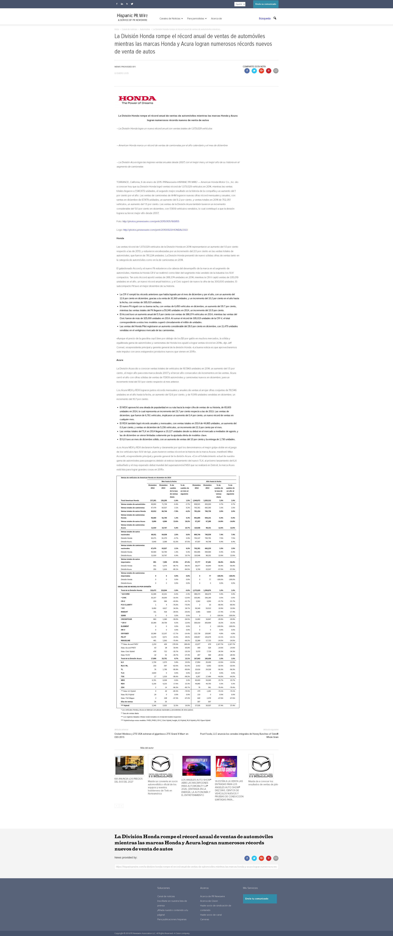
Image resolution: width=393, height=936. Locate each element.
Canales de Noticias (170, 18)
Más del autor (147, 748)
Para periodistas (195, 18)
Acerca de (216, 18)
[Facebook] (117, 4)
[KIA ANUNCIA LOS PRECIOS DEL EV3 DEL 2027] (130, 765)
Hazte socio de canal (211, 915)
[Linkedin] (122, 4)
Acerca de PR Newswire (212, 896)
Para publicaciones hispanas (172, 919)
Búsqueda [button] (265, 18)
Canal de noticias (166, 896)
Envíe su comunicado (265, 4)
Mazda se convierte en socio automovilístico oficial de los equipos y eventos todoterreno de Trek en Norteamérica (163, 787)
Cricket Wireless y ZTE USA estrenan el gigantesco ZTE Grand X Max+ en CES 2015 (151, 736)
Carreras (204, 919)
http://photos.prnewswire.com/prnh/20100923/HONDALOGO (155, 230)
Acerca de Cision (209, 901)
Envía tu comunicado (256, 899)
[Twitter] (132, 4)
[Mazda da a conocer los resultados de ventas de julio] (263, 766)
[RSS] (127, 4)
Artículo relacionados (126, 748)
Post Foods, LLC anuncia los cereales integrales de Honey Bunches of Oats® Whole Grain (239, 736)
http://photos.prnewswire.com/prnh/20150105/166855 (151, 221)
